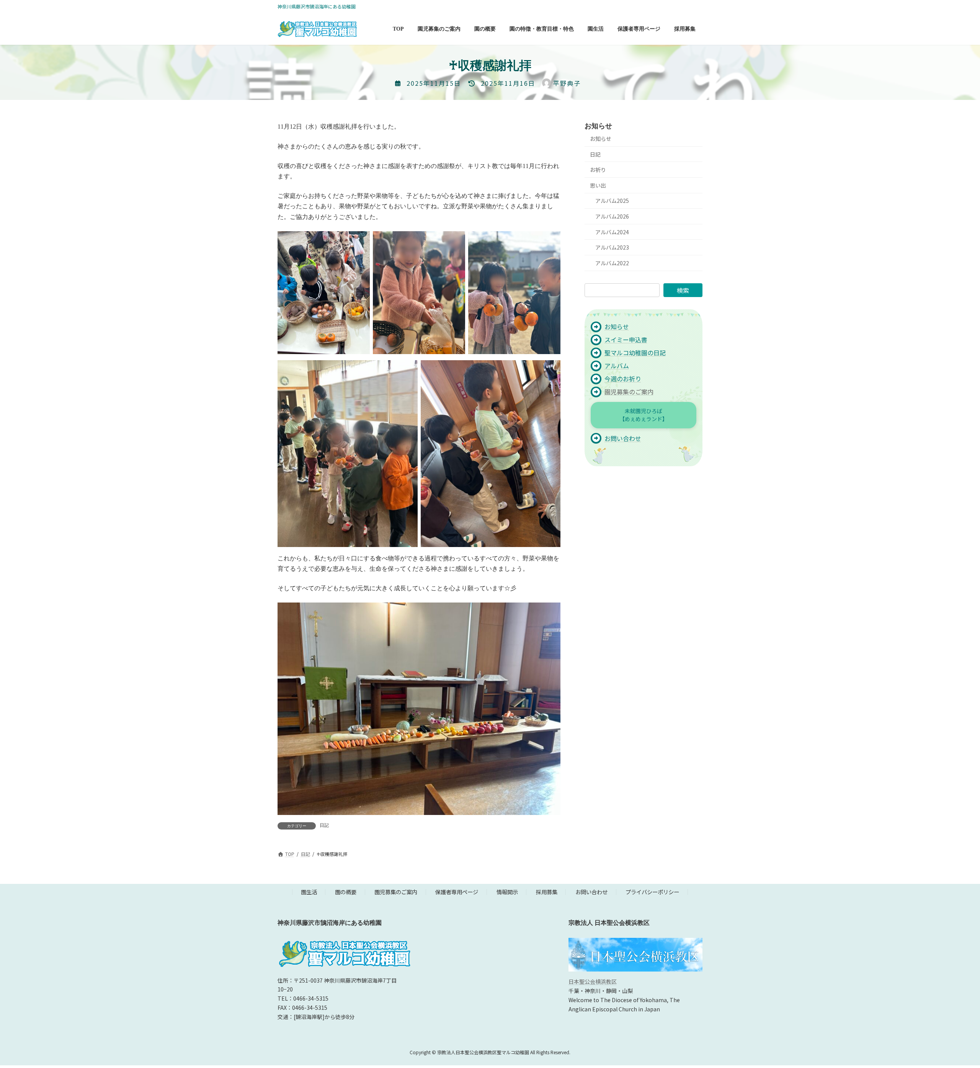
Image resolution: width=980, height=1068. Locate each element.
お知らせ (600, 138)
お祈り (598, 170)
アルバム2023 (612, 247)
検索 (683, 290)
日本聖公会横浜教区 (592, 981)
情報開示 (507, 892)
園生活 (309, 892)
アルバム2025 (612, 201)
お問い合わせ (591, 892)
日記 (324, 825)
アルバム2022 (612, 263)
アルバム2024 (612, 232)
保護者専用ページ (456, 892)
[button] (643, 415)
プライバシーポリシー (652, 892)
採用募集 (546, 892)
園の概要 (345, 892)
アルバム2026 (612, 216)
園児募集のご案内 (628, 391)
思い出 (598, 185)
